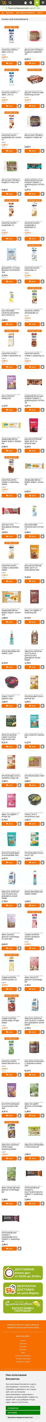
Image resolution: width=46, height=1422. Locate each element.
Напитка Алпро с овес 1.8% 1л (10, 94)
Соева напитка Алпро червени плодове (32, 937)
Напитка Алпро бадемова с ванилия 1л (32, 225)
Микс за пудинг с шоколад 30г (33, 612)
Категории (23, 1343)
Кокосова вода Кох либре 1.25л (11, 652)
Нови (23, 1352)
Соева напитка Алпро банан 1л (9, 979)
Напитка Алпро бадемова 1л (9, 224)
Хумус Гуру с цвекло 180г (8, 698)
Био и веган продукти (25, 13)
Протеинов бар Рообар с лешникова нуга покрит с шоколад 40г (11, 1237)
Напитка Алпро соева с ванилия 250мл (10, 568)
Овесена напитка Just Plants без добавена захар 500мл (10, 895)
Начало (23, 1340)
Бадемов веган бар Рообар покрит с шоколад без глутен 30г (34, 399)
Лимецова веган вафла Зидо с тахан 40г (34, 482)
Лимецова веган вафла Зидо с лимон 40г (11, 441)
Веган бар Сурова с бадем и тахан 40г (11, 181)
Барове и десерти (31, 178)
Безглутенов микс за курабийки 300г (10, 854)
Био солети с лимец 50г (8, 397)
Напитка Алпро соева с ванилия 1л (11, 355)
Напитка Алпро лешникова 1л (32, 312)
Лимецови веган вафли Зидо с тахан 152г (11, 613)
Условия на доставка (23, 1358)
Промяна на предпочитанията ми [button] (20, 1417)
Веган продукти (30, 91)
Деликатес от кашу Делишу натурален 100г (11, 270)
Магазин (9, 13)
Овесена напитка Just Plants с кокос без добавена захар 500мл (34, 1022)
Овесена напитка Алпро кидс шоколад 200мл (10, 1147)
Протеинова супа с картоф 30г (34, 698)
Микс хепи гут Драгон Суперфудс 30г (33, 980)
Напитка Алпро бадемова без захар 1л (11, 137)
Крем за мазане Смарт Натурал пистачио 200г (9, 737)
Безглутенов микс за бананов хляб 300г (10, 1106)
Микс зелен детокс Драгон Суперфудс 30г (11, 1190)
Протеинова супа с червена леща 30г (11, 777)
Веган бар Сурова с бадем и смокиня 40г (34, 52)
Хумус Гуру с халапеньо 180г (32, 816)
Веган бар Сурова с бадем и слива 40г (34, 136)
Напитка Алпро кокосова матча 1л (11, 1062)
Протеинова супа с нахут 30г (34, 854)
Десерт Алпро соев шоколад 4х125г (34, 94)
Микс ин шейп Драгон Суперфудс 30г (33, 1106)
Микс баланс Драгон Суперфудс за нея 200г (10, 937)
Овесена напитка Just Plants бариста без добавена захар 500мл (33, 655)
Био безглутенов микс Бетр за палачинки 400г (33, 568)
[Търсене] (10, 2)
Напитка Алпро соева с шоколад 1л (34, 355)
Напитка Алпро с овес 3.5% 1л (10, 51)
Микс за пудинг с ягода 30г (10, 816)
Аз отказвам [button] (12, 1413)
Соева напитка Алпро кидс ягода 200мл (10, 1021)
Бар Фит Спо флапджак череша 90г (10, 527)
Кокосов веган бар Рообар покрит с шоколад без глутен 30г (34, 183)
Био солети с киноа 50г (34, 736)
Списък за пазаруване (23, 1355)
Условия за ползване (23, 1361)
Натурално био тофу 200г (34, 777)
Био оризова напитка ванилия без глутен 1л (10, 313)
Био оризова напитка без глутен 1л (34, 527)
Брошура (23, 1346)
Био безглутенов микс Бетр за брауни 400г (33, 441)
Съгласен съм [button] (13, 1408)
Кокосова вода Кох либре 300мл (34, 893)
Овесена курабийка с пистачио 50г (34, 1146)
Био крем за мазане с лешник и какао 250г (34, 1063)
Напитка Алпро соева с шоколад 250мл (10, 482)
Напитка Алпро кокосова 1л (32, 269)
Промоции (23, 1349)
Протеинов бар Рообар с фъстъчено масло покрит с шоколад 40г (34, 1192)
